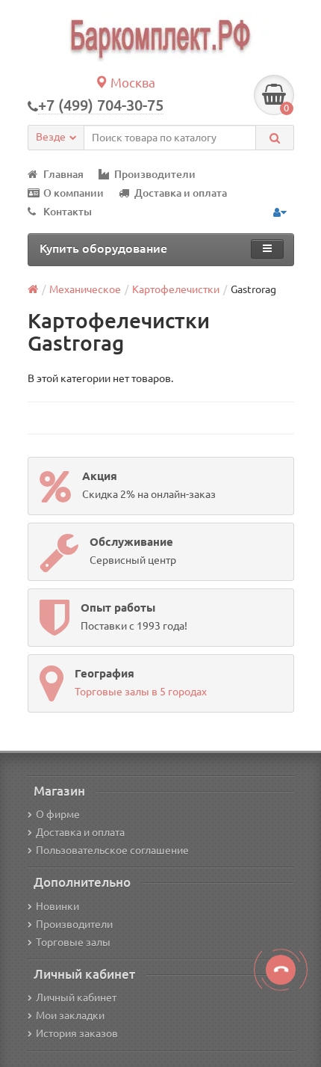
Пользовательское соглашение (112, 850)
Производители (155, 174)
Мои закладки (70, 1015)
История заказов (77, 1033)
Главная (63, 174)
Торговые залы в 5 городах (141, 692)
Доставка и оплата (180, 193)
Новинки (57, 906)
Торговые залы (73, 942)
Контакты (67, 212)
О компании (73, 193)
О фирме (58, 814)
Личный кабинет (76, 997)
